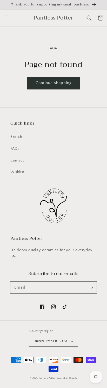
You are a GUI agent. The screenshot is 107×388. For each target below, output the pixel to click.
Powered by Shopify (66, 378)
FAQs (14, 149)
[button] (6, 18)
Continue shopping (54, 83)
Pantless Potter (47, 378)
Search (16, 137)
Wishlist (17, 172)
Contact (17, 160)
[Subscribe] (91, 287)
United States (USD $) (50, 341)
